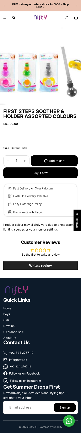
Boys (6, 314)
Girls (6, 320)
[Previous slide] (4, 5)
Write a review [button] (40, 265)
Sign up (65, 407)
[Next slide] (76, 5)
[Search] (13, 17)
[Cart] (76, 17)
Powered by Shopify (50, 426)
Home (7, 308)
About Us (9, 337)
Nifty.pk (32, 426)
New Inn (9, 326)
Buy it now (40, 172)
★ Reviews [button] (77, 220)
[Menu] (5, 17)
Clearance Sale (13, 331)
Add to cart (57, 160)
